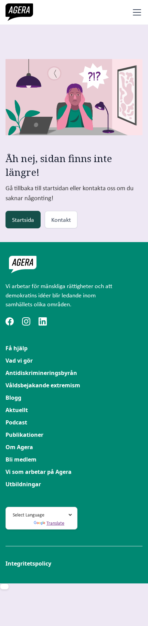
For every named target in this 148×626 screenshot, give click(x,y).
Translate (55, 523)
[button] (135, 12)
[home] (19, 12)
